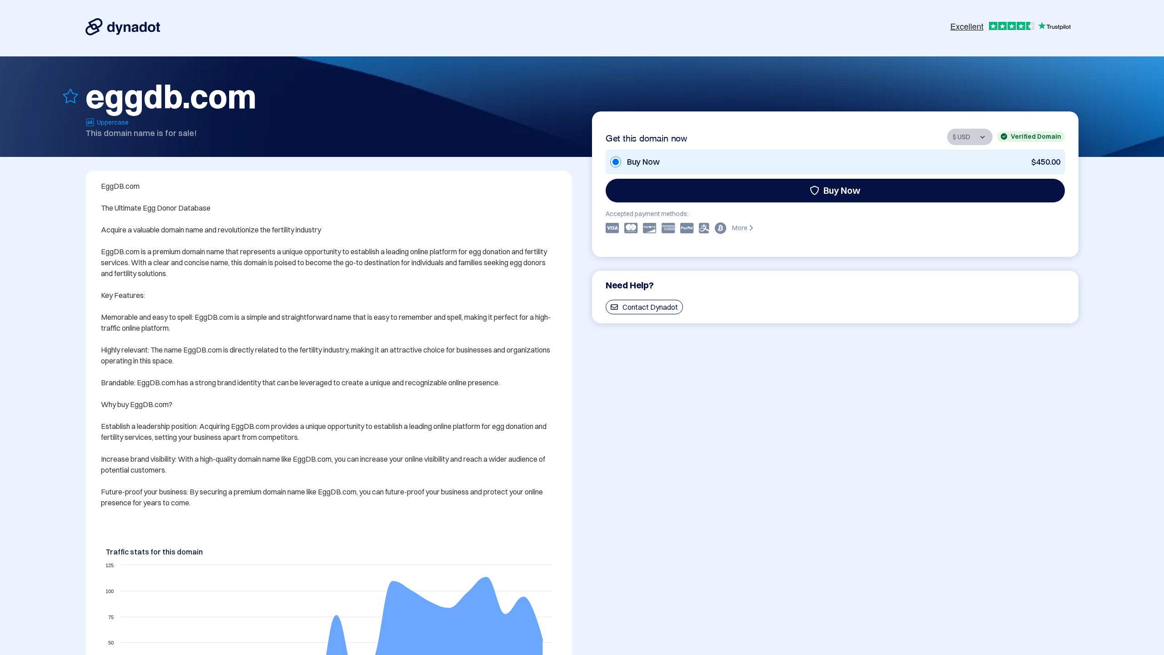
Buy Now (841, 190)
